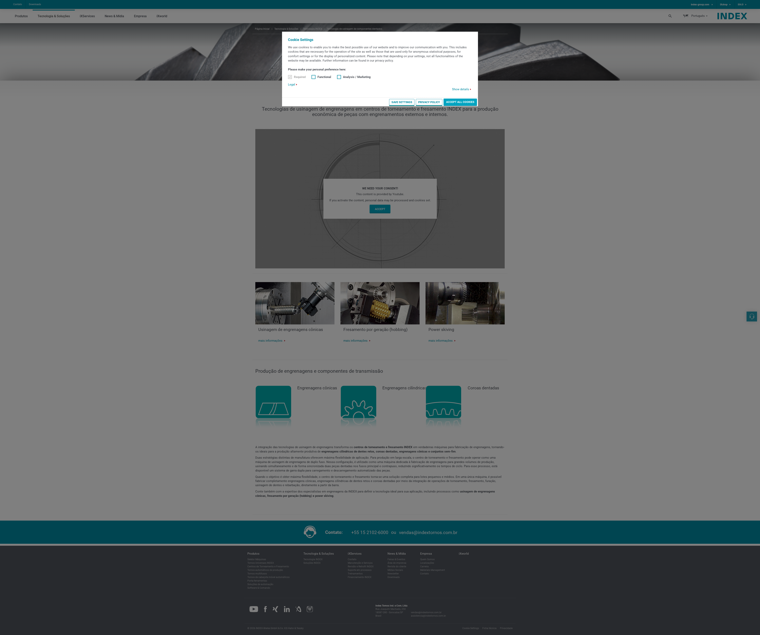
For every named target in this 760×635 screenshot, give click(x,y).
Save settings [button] (401, 102)
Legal (291, 84)
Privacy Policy (429, 102)
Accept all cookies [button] (460, 102)
